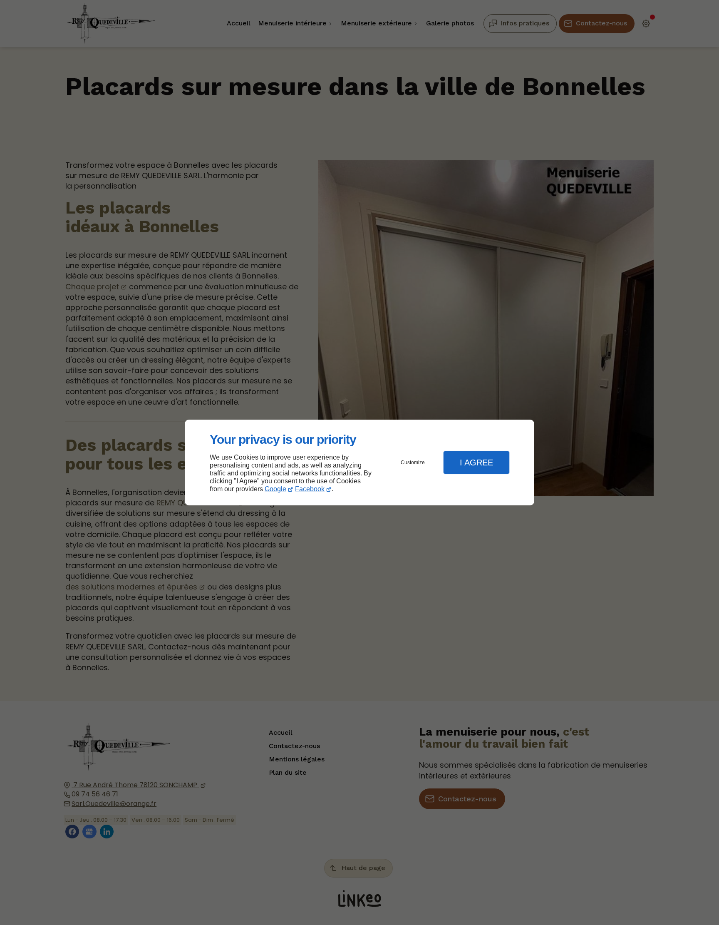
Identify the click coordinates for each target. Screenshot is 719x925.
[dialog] (359, 463)
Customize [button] (413, 462)
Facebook (310, 488)
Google (275, 488)
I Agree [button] (476, 462)
